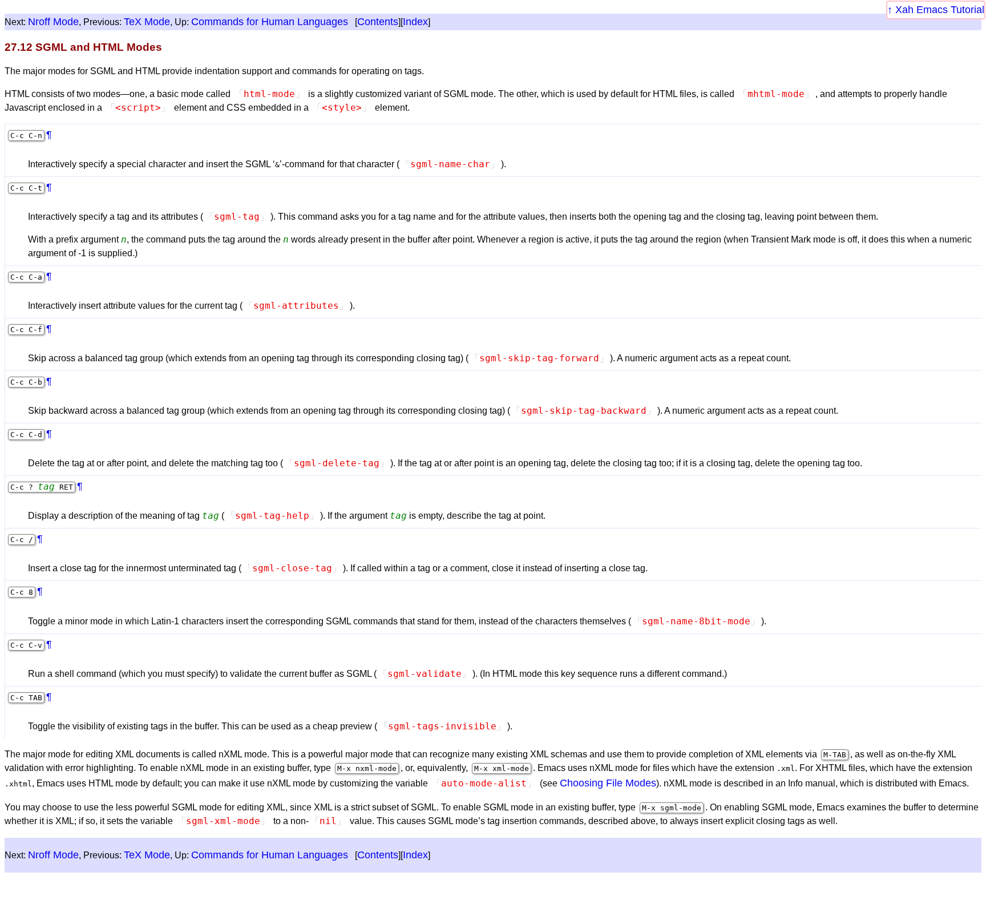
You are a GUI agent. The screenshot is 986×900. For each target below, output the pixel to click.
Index (415, 21)
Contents (377, 21)
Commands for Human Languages (269, 21)
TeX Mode (147, 21)
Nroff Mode (53, 21)
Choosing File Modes (608, 783)
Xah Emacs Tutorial (939, 9)
